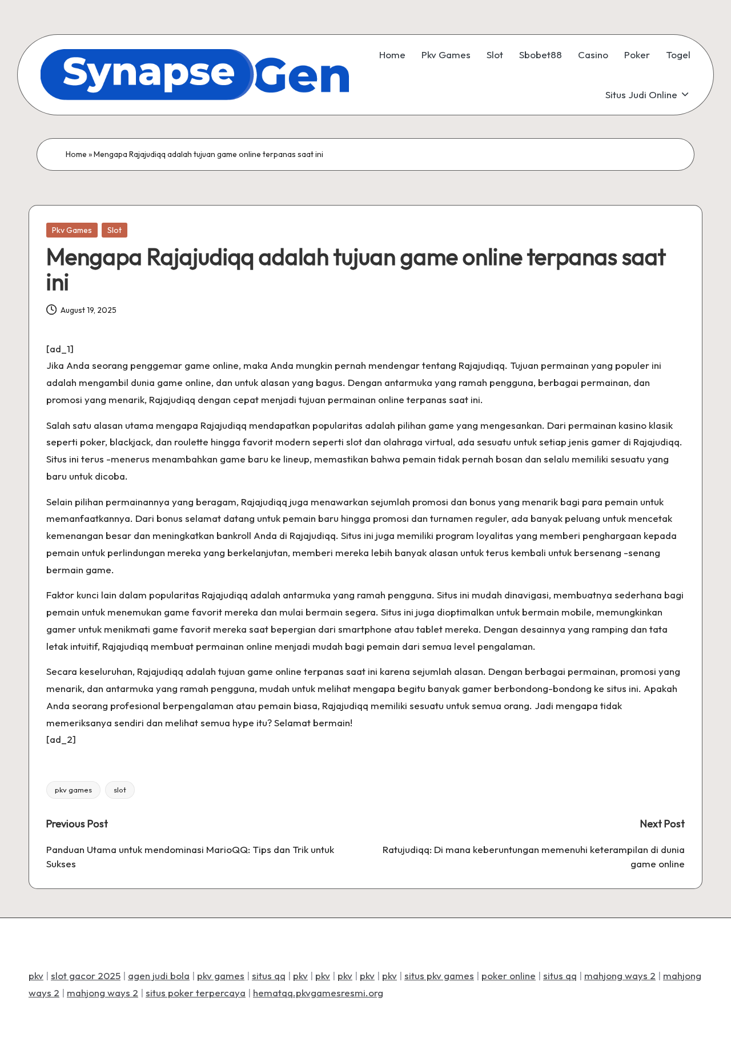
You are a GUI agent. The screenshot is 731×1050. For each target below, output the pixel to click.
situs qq (269, 975)
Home (76, 154)
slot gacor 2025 (86, 975)
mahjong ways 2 (620, 975)
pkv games (73, 789)
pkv (36, 975)
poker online (508, 975)
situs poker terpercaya (196, 993)
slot (120, 789)
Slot (114, 230)
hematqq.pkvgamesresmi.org (318, 993)
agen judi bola (159, 975)
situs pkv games (439, 975)
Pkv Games (72, 230)
